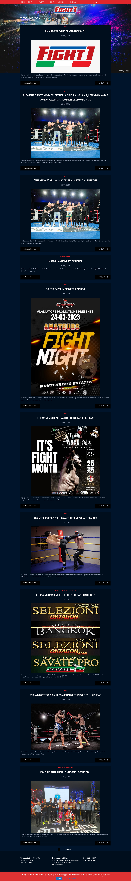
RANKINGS (61, 2)
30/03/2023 (65, 36)
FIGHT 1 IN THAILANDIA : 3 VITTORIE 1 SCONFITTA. (65, 772)
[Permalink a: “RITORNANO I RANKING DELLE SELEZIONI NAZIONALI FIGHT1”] (65, 638)
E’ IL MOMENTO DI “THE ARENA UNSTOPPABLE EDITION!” (65, 418)
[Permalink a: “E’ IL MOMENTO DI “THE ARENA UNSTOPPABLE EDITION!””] (65, 461)
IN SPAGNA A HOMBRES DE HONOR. (65, 261)
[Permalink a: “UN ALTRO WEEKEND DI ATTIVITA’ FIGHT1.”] (65, 56)
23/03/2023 (65, 294)
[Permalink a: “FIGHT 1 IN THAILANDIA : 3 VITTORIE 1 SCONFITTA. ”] (65, 806)
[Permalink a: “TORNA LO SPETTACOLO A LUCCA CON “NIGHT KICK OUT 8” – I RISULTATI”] (65, 726)
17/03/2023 (65, 777)
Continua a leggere (29, 83)
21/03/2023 (65, 523)
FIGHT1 (30, 2)
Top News (64, 591)
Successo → (68, 849)
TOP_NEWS (72, 591)
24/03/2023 (65, 266)
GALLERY (41, 2)
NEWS (23, 2)
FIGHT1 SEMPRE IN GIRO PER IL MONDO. (65, 289)
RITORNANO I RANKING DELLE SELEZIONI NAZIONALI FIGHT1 (65, 595)
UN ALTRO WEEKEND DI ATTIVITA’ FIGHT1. (65, 31)
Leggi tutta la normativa (69, 878)
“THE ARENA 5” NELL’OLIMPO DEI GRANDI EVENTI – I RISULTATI (65, 180)
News (65, 27)
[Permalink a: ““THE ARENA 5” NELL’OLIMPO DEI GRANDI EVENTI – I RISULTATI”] (65, 214)
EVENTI (52, 2)
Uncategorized (65, 257)
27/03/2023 (65, 185)
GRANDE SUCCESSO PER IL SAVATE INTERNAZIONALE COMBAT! (65, 518)
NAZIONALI (73, 2)
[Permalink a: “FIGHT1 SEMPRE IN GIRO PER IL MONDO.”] (65, 346)
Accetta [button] (59, 878)
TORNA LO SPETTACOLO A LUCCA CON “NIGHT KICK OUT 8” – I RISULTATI (65, 695)
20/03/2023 (65, 700)
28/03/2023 (65, 104)
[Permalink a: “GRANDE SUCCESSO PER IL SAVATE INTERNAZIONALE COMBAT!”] (65, 549)
